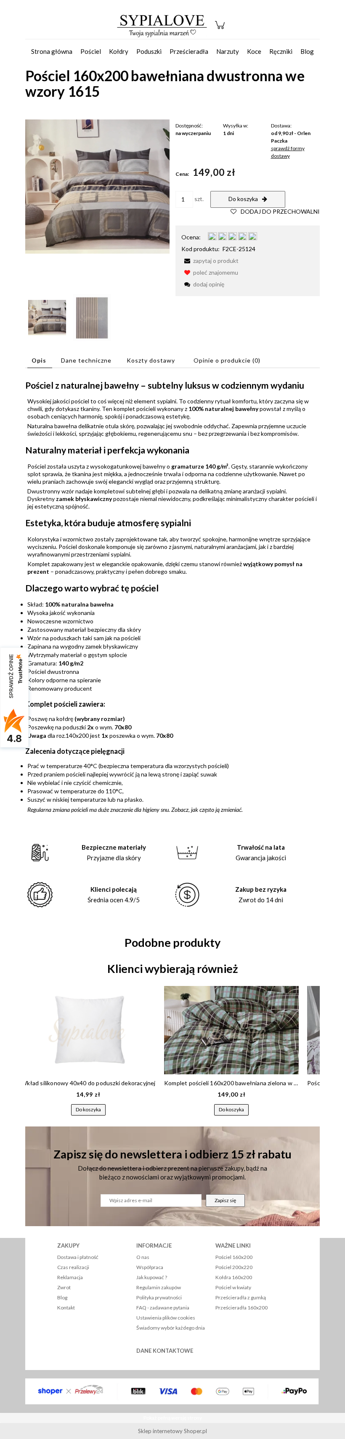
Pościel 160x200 (233, 1257)
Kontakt (66, 1307)
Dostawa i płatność (77, 1257)
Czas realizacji (73, 1267)
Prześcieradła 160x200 (241, 1307)
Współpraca (149, 1267)
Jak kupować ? (151, 1277)
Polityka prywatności (159, 1297)
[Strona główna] (162, 25)
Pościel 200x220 (233, 1267)
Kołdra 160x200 (233, 1277)
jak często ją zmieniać (216, 809)
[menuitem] (52, 52)
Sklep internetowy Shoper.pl (172, 1431)
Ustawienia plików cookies (165, 1317)
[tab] (39, 360)
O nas (142, 1257)
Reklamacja (70, 1277)
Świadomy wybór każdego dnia (170, 1328)
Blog (62, 1297)
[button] (210, 260)
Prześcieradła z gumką (240, 1297)
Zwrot (64, 1287)
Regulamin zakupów (158, 1287)
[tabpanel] (172, 597)
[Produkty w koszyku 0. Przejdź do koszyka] (221, 29)
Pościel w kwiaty (233, 1287)
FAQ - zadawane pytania (162, 1307)
